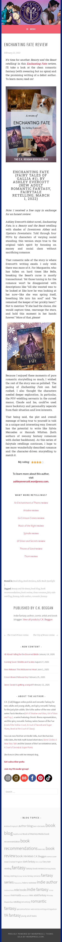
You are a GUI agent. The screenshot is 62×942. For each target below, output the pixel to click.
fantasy (16, 596)
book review (26, 592)
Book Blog (17, 581)
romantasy (25, 902)
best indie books (39, 826)
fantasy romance (34, 876)
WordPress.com (35, 936)
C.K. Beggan (40, 856)
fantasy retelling (10, 876)
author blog (25, 826)
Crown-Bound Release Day (16, 677)
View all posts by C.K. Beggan (37, 619)
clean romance (39, 592)
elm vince (39, 862)
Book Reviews (29, 581)
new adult (24, 895)
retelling (17, 901)
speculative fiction (23, 909)
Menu (33, 29)
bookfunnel (17, 834)
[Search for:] (31, 791)
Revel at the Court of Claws (22, 728)
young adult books (29, 916)
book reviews (24, 856)
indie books (20, 890)
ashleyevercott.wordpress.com (30, 481)
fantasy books (50, 868)
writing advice (51, 909)
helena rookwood (29, 882)
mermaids (15, 895)
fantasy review (22, 876)
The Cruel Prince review (18, 635)
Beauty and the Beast (21, 589)
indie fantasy (37, 889)
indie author (25, 596)
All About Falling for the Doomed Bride (21, 654)
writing (43, 909)
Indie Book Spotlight (46, 581)
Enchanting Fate (37, 63)
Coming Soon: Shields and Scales (19, 661)
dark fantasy (29, 861)
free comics (18, 883)
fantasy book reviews (35, 868)
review (31, 502)
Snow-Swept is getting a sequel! (18, 684)
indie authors (9, 890)
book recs (41, 849)
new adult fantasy (37, 895)
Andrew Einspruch (11, 826)
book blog (35, 589)
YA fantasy (12, 915)
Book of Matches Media (33, 833)
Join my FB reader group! (16, 768)
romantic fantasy (39, 596)
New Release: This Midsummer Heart (20, 669)
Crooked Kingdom (15, 862)
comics (49, 856)
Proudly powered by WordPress (26, 934)
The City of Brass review (44, 635)
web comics (35, 909)
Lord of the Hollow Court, (15, 724)
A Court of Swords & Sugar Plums (18, 747)
